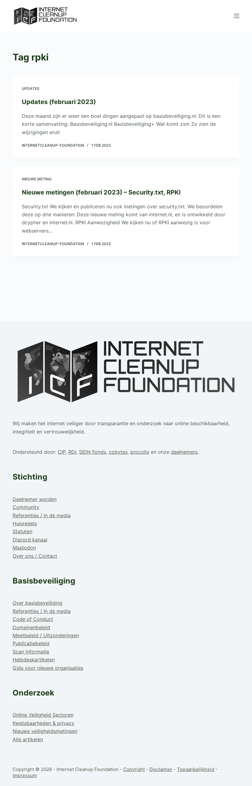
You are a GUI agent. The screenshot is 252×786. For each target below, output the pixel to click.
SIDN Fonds (92, 452)
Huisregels (25, 523)
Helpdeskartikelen (34, 660)
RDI (72, 452)
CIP (61, 452)
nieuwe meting (37, 179)
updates (30, 88)
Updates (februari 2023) (59, 102)
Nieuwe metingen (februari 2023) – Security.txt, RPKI (101, 192)
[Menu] (236, 16)
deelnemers (184, 452)
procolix (139, 452)
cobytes (118, 452)
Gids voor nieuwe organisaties (48, 668)
